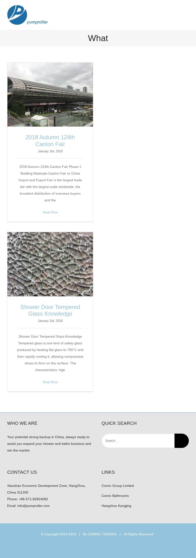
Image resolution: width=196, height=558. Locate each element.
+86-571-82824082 (33, 499)
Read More (50, 212)
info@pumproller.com (33, 506)
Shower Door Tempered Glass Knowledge (50, 264)
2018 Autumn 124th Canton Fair (50, 94)
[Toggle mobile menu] (187, 13)
